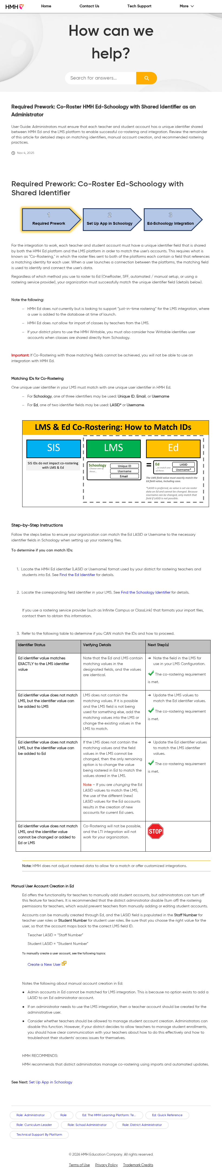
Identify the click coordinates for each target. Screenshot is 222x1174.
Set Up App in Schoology (50, 1082)
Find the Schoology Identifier (145, 592)
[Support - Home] (14, 6)
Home (46, 6)
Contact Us (89, 6)
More (184, 6)
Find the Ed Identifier (77, 575)
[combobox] (100, 78)
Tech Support (139, 6)
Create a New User (44, 965)
